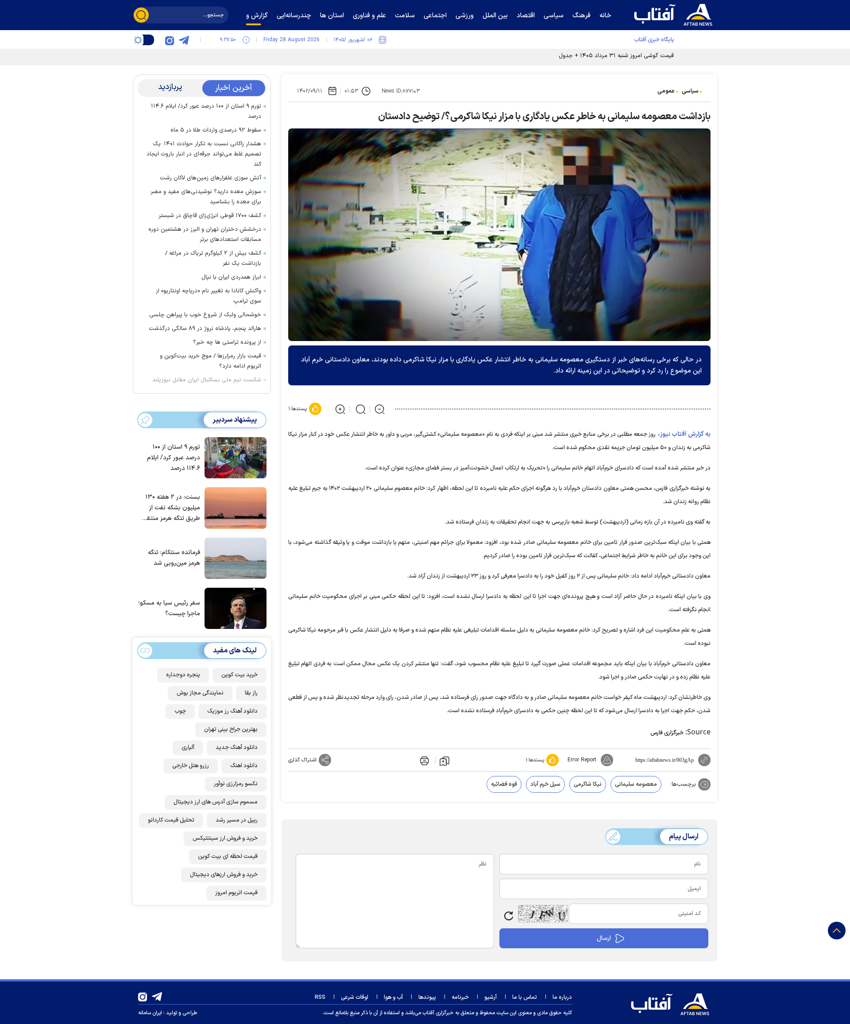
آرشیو (490, 997)
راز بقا (251, 693)
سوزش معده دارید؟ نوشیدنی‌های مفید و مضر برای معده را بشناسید (206, 196)
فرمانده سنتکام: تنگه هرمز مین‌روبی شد (174, 558)
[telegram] (183, 40)
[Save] (444, 760)
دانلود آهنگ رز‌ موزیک (232, 711)
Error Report (582, 760)
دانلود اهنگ (244, 765)
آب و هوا (393, 997)
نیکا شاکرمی (588, 784)
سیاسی (690, 91)
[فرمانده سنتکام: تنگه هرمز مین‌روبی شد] (233, 557)
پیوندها (427, 997)
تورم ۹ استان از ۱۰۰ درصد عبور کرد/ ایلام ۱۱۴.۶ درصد (206, 111)
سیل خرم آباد (545, 784)
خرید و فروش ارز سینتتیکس (225, 838)
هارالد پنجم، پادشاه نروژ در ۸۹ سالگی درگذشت (205, 328)
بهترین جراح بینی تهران (231, 729)
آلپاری (188, 747)
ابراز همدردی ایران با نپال (231, 277)
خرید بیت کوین (239, 675)
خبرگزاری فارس (667, 733)
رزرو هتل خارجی (190, 765)
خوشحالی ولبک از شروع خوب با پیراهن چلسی (205, 314)
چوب (180, 711)
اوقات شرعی (354, 997)
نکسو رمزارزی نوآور (236, 784)
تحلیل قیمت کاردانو (171, 820)
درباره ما (562, 997)
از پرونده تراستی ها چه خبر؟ (227, 342)
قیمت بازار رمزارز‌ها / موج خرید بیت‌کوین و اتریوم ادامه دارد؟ (210, 361)
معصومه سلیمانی (636, 784)
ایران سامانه (150, 1013)
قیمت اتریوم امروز (236, 892)
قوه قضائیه (504, 784)
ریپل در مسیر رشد (237, 820)
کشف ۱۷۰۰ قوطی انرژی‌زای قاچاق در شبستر (209, 215)
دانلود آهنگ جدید (237, 747)
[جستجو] (141, 15)
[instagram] (169, 40)
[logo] (675, 14)
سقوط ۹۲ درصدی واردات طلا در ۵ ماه (215, 130)
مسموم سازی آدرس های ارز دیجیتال (216, 802)
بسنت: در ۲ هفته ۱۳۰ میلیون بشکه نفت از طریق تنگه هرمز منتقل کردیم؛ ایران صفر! (171, 508)
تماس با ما (524, 997)
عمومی (666, 91)
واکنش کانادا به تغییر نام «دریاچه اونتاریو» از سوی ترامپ (208, 296)
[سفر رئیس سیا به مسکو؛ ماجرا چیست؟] (233, 608)
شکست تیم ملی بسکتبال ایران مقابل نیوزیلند (206, 380)
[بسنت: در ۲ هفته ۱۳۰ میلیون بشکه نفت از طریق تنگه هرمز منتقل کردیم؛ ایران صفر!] (233, 507)
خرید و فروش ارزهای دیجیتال (224, 874)
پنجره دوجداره (183, 675)
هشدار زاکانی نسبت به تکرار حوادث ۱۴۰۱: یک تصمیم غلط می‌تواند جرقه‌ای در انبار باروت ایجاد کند (204, 154)
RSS (320, 997)
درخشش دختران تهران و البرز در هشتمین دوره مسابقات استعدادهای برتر (204, 234)
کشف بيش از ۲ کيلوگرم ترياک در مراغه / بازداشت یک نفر (213, 258)
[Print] (423, 760)
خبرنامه (460, 997)
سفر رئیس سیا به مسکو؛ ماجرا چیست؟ (169, 608)
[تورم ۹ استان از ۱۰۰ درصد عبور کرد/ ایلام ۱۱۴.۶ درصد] (233, 457)
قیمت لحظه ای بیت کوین (228, 856)
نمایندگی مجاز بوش (200, 693)
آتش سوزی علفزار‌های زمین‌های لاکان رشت (210, 178)
